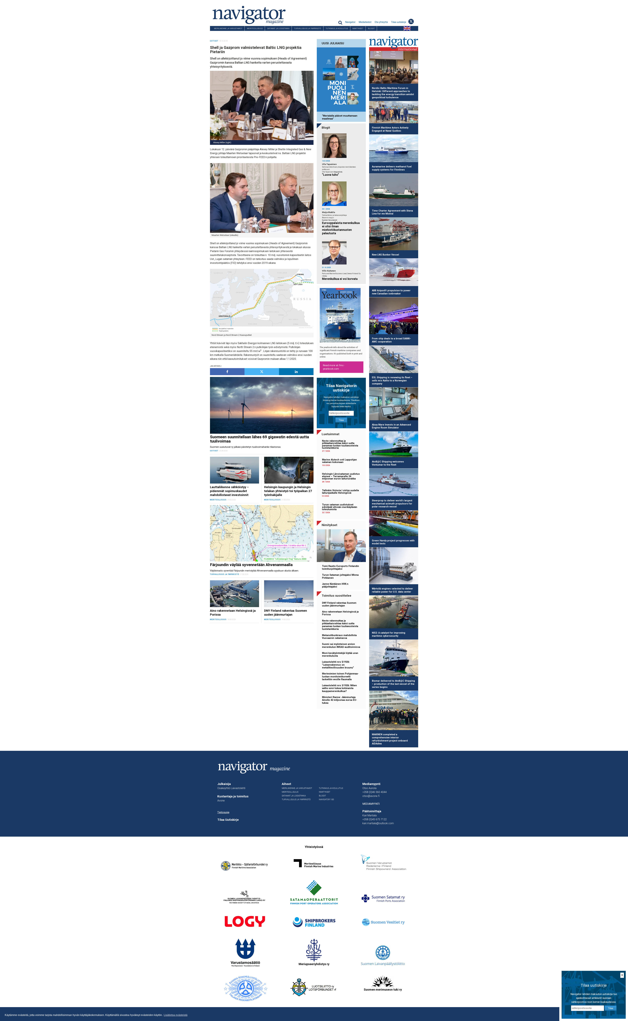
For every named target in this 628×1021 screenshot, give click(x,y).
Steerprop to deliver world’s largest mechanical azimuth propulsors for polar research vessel (392, 503)
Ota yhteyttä (381, 22)
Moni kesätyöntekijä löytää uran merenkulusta (340, 654)
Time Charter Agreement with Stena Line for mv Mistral (392, 212)
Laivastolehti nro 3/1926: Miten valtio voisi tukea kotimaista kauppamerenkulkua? (339, 688)
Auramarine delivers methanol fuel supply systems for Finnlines (392, 168)
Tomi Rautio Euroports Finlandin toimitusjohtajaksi (340, 567)
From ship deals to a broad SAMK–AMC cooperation (391, 340)
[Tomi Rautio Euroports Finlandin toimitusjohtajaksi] (341, 546)
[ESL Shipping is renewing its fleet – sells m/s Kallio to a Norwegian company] (393, 360)
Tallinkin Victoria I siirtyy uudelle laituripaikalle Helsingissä (340, 491)
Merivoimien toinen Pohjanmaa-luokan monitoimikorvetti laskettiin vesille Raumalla (340, 676)
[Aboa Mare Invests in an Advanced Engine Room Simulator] (393, 404)
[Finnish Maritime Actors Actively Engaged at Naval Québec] (393, 112)
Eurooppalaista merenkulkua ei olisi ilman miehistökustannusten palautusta (341, 228)
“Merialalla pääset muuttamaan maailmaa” (339, 117)
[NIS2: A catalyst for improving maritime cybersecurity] (393, 613)
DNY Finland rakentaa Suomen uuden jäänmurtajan (339, 604)
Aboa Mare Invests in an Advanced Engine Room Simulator (391, 426)
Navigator (350, 22)
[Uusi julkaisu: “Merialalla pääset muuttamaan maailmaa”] (341, 80)
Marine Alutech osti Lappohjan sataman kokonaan (339, 460)
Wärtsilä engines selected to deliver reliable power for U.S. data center (392, 590)
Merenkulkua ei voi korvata (340, 279)
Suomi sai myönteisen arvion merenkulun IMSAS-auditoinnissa (341, 645)
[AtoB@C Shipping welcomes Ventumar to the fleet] (393, 445)
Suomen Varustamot (329, 220)
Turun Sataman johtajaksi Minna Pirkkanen (340, 576)
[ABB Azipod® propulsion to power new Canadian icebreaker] (393, 272)
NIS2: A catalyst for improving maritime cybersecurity (388, 634)
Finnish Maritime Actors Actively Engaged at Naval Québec (390, 129)
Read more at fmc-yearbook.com (334, 367)
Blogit (371, 28)
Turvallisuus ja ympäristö (307, 28)
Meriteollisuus (255, 28)
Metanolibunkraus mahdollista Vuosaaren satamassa (339, 636)
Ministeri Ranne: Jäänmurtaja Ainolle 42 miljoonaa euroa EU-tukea (339, 700)
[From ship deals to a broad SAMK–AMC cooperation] (393, 316)
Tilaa (341, 420)
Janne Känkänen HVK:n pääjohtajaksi (335, 585)
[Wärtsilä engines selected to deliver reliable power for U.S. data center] (393, 566)
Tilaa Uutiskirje (228, 820)
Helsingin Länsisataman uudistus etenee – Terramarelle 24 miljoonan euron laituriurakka (341, 476)
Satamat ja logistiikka (278, 28)
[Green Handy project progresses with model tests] (393, 523)
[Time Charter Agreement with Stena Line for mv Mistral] (393, 190)
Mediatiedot (365, 22)
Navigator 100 (219, 33)
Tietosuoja (223, 812)
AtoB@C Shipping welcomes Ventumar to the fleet (388, 463)
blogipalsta (338, 172)
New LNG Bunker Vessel (385, 254)
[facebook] (227, 371)
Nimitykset (357, 28)
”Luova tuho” (330, 174)
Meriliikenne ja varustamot (228, 28)
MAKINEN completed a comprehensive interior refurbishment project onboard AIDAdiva (390, 739)
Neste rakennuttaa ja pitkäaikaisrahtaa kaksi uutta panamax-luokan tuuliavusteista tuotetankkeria (340, 444)
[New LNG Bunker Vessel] (393, 234)
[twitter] (261, 371)
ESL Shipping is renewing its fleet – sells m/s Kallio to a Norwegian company (392, 380)
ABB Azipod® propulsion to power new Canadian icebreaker (391, 292)
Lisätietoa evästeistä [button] (175, 1015)
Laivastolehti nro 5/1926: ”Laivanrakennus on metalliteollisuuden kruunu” (338, 665)
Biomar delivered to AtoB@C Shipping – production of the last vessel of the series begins (393, 684)
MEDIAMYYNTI (371, 803)
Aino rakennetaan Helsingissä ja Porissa (340, 613)
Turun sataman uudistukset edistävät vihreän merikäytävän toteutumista (339, 507)
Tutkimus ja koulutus (337, 28)
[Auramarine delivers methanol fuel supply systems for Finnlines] (393, 149)
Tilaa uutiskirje (398, 22)
